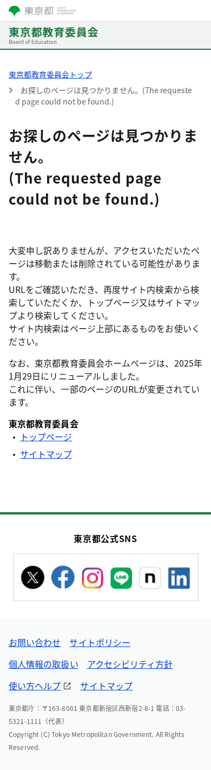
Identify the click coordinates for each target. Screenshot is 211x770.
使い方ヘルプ (35, 685)
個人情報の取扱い (43, 663)
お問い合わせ (35, 642)
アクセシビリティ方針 (130, 663)
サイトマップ (46, 453)
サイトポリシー (99, 642)
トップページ (46, 436)
